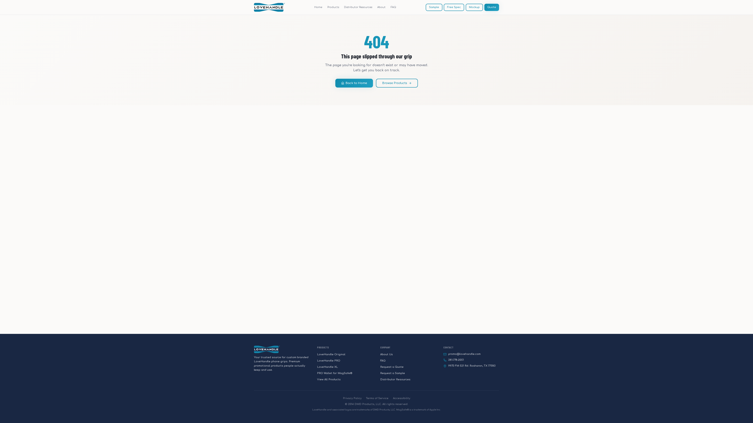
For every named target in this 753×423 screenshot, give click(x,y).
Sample (434, 7)
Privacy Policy (352, 398)
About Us (386, 354)
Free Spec (454, 7)
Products (333, 7)
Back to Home (356, 83)
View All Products (329, 379)
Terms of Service (377, 398)
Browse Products (394, 83)
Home (318, 7)
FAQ (393, 7)
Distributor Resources (358, 7)
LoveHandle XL (327, 366)
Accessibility (401, 398)
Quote (491, 7)
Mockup (474, 7)
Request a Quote (392, 366)
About (381, 7)
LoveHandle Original (331, 354)
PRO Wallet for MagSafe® (334, 373)
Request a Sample (392, 373)
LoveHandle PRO (328, 360)
